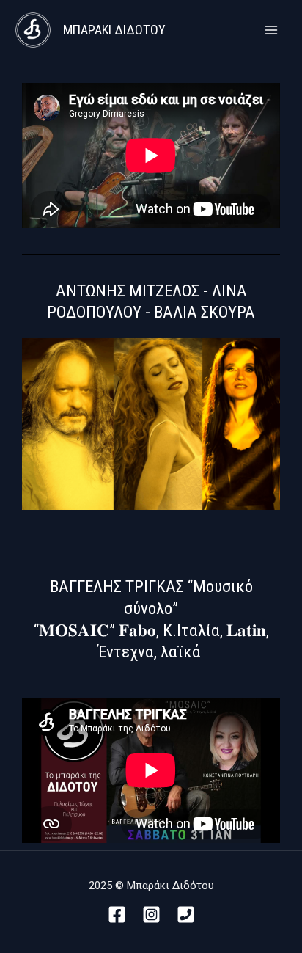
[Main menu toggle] (270, 30)
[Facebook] (117, 914)
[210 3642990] (186, 914)
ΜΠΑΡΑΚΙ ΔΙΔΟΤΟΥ (114, 29)
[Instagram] (151, 914)
